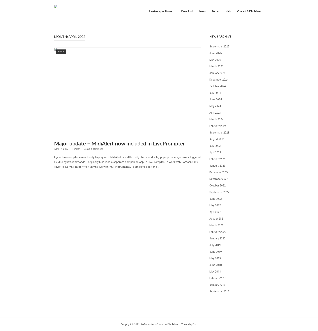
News (202, 11)
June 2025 (215, 53)
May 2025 (215, 59)
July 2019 (215, 245)
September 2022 (219, 192)
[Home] (91, 11)
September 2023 (219, 132)
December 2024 (218, 79)
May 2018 (215, 271)
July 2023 (215, 145)
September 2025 (219, 46)
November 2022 (218, 178)
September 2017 (219, 291)
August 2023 (217, 139)
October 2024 (217, 86)
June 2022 (215, 198)
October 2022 (217, 185)
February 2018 (217, 278)
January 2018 (217, 284)
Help (228, 11)
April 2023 (215, 152)
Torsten (76, 148)
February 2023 (217, 159)
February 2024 (217, 125)
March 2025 (216, 66)
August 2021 (217, 218)
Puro (194, 324)
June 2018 (215, 265)
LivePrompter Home (160, 11)
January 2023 (217, 165)
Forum (215, 11)
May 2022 (215, 205)
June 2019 (215, 251)
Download (187, 11)
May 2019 (215, 258)
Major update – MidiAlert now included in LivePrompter (119, 144)
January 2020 (217, 238)
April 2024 (215, 112)
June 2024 (215, 99)
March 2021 (216, 225)
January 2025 (217, 73)
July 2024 (215, 92)
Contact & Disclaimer (249, 11)
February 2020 (217, 231)
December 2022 (218, 172)
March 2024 (216, 119)
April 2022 (215, 212)
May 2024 (215, 106)
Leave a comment (93, 148)
